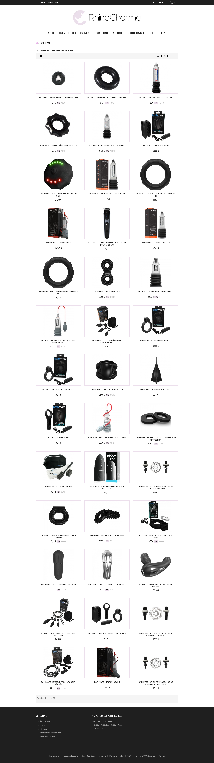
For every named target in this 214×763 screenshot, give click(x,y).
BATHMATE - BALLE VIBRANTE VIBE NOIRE (58, 584)
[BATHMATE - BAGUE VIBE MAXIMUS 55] (155, 321)
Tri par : (157, 56)
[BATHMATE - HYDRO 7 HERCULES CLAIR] (155, 77)
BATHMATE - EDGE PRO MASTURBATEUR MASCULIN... (107, 487)
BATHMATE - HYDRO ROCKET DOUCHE (156, 389)
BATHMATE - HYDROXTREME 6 (107, 682)
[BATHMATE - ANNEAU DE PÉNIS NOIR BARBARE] (107, 77)
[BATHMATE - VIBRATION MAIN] (155, 126)
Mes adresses (41, 729)
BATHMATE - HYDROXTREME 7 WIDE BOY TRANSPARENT (58, 341)
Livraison (102, 756)
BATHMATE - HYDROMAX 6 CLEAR (156, 242)
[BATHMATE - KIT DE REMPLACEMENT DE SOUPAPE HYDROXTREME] (155, 662)
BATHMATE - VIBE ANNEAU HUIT (107, 291)
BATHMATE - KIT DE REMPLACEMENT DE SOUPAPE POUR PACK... (156, 634)
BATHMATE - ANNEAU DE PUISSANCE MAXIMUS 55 (58, 292)
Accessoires (118, 33)
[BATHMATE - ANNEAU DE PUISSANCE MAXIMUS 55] (58, 272)
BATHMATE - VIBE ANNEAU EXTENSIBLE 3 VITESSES (58, 536)
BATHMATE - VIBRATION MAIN (156, 145)
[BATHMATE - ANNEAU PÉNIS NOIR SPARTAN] (58, 126)
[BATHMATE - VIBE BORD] (58, 418)
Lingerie (152, 33)
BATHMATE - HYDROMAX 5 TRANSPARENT (107, 145)
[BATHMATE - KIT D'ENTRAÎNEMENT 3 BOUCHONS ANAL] (107, 321)
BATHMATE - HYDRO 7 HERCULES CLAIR (155, 97)
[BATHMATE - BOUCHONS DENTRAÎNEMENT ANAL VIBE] (58, 613)
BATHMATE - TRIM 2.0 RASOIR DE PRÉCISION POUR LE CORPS (107, 243)
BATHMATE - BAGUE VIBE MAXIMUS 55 (156, 340)
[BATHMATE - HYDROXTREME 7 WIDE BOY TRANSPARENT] (58, 321)
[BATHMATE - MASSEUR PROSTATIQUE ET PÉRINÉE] (58, 662)
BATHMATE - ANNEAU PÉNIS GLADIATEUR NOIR (58, 97)
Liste (46, 56)
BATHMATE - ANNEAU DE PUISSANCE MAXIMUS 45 (155, 194)
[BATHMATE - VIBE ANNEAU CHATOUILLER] (107, 516)
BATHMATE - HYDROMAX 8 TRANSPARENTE (107, 193)
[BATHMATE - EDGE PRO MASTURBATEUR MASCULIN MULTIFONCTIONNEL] (107, 467)
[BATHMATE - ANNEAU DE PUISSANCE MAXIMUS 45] (155, 174)
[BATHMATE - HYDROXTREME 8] (58, 223)
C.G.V (129, 756)
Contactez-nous (88, 756)
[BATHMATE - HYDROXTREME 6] (107, 662)
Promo (163, 33)
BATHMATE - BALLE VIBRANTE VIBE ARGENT (107, 584)
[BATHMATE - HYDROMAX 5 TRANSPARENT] (107, 126)
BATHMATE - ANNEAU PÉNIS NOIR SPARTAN (58, 145)
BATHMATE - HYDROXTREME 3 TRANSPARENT (107, 437)
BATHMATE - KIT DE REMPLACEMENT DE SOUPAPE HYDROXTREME (156, 683)
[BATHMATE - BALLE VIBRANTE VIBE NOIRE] (58, 564)
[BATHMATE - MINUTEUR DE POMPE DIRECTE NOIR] (58, 174)
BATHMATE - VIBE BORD (58, 437)
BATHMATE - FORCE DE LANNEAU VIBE (107, 389)
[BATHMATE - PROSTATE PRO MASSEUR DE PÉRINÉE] (155, 564)
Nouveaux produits (70, 756)
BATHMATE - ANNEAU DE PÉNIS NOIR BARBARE (107, 97)
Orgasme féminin (101, 33)
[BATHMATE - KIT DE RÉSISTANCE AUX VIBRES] (107, 613)
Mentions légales (116, 756)
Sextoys (62, 33)
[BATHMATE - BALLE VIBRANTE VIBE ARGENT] (107, 564)
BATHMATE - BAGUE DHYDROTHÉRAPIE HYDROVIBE (155, 536)
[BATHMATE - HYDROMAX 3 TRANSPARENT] (155, 272)
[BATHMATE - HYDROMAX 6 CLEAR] (155, 223)
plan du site (53, 2)
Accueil (51, 33)
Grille (41, 56)
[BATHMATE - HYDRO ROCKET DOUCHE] (155, 369)
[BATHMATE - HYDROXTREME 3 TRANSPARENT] (107, 418)
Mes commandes (43, 721)
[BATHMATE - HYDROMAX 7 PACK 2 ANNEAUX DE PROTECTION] (155, 418)
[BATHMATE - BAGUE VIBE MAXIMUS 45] (58, 369)
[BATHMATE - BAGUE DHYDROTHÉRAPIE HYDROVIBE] (155, 516)
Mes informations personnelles (48, 733)
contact (43, 2)
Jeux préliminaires (136, 33)
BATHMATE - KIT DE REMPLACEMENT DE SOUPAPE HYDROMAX (156, 487)
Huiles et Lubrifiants (80, 33)
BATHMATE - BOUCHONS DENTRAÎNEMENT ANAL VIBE (58, 634)
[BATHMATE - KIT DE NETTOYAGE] (58, 467)
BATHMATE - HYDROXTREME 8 (58, 242)
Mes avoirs (40, 725)
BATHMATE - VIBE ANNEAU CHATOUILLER (107, 535)
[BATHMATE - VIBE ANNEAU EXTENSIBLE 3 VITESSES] (58, 516)
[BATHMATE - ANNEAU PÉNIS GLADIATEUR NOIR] (58, 77)
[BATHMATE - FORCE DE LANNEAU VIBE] (107, 369)
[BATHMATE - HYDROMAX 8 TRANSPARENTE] (107, 174)
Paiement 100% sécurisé (145, 756)
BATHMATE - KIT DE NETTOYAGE (58, 486)
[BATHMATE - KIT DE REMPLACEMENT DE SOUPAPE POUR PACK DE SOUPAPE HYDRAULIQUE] (155, 613)
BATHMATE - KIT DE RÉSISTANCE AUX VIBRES (107, 633)
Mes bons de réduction (45, 737)
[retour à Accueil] (37, 42)
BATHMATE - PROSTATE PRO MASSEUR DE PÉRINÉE (156, 585)
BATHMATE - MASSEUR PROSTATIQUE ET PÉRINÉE (58, 683)
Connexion (158, 2)
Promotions (54, 756)
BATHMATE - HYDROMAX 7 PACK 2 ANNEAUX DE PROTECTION (155, 438)
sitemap (162, 756)
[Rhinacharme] (107, 17)
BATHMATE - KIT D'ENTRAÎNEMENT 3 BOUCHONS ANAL (107, 341)
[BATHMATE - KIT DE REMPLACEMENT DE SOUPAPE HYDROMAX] (155, 467)
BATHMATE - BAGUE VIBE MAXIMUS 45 (58, 389)
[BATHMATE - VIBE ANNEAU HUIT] (107, 272)
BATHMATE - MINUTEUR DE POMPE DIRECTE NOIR (58, 194)
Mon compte (41, 715)
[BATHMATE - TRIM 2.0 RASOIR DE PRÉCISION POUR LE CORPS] (107, 223)
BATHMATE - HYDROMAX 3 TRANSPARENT (155, 291)
